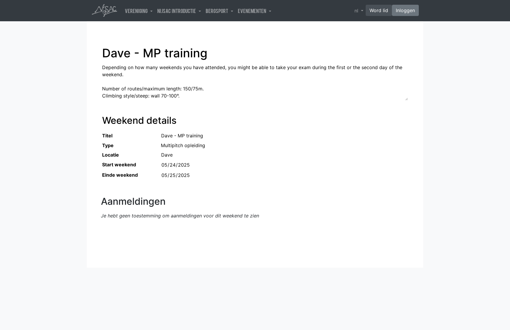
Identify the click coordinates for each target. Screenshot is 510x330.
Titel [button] (107, 136)
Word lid (379, 10)
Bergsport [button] (218, 10)
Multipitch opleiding (183, 145)
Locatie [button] (110, 155)
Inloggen (405, 10)
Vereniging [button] (137, 10)
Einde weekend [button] (120, 175)
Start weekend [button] (119, 165)
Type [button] (108, 145)
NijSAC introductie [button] (177, 10)
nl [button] (357, 11)
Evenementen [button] (253, 10)
